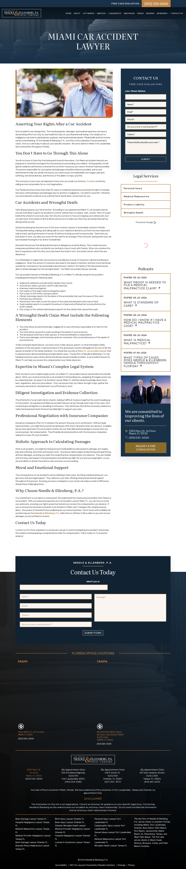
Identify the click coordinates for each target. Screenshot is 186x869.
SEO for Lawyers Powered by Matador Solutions (92, 865)
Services (101, 13)
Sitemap (121, 865)
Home (68, 13)
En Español (162, 13)
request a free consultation (146, 448)
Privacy (131, 865)
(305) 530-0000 (156, 3)
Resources (129, 13)
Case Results (114, 13)
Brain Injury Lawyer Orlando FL (69, 822)
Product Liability (134, 204)
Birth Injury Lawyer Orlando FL (69, 819)
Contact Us (177, 13)
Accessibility (61, 865)
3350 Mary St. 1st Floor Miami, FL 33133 (34, 772)
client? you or (93, 581)
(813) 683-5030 (104, 743)
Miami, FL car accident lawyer (92, 351)
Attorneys (88, 13)
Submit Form (93, 632)
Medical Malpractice (136, 196)
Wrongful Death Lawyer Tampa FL (111, 845)
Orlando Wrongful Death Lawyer (70, 825)
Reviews (150, 13)
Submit (145, 159)
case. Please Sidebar (135, 91)
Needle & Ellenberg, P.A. (48, 513)
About (77, 13)
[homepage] (21, 13)
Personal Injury (133, 188)
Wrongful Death (133, 212)
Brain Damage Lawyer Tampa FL (30, 819)
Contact (91, 181)
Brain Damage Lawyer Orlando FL (31, 842)
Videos (140, 13)
